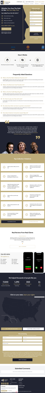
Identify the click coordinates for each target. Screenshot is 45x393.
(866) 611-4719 (11, 356)
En (23, 1)
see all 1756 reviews (22, 246)
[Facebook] (2, 383)
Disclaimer (18, 391)
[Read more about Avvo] (7, 47)
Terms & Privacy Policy (28, 356)
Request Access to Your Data (27, 391)
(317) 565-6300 (40, 2)
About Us (20, 382)
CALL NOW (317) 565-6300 (12, 328)
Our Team (31, 3)
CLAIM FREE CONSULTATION (33, 221)
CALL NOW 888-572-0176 (6, 28)
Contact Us (42, 3)
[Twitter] (6, 383)
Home (11, 380)
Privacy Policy (36, 356)
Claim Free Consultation (33, 328)
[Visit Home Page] (6, 2)
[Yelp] (7, 383)
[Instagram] (4, 383)
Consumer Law (26, 3)
